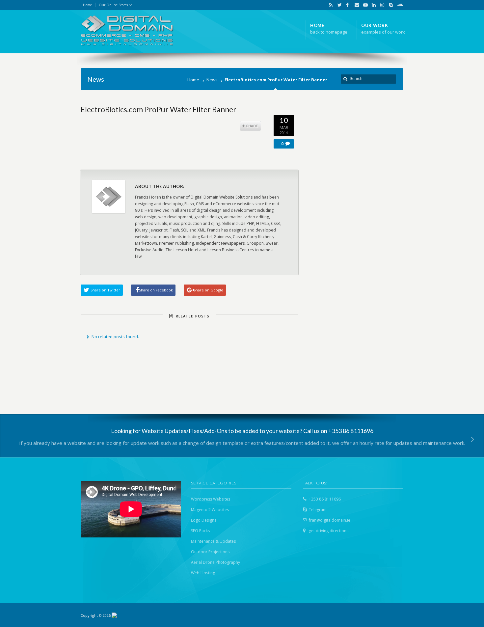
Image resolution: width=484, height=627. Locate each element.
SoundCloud (397, 5)
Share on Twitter (105, 289)
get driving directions (328, 530)
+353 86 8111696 (325, 499)
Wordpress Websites (210, 499)
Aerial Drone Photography (215, 562)
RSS (329, 5)
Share (250, 126)
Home (193, 80)
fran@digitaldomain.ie (329, 520)
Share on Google (208, 289)
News (212, 80)
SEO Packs (200, 530)
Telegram (318, 509)
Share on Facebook (156, 289)
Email (355, 5)
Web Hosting (203, 573)
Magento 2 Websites (210, 509)
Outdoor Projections (210, 552)
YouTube (363, 5)
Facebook (346, 5)
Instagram (381, 5)
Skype (389, 5)
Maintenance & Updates (213, 541)
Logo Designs (203, 520)
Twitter (338, 5)
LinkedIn (372, 5)
